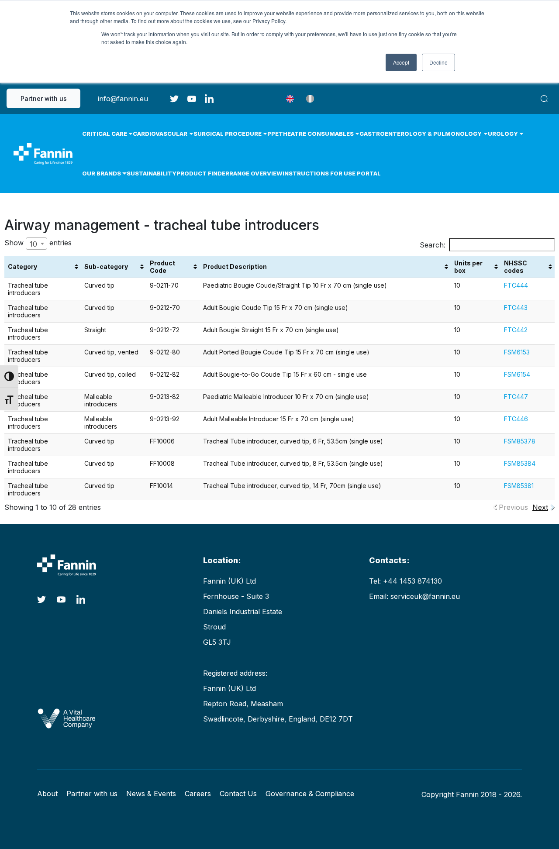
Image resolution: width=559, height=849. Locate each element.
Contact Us (238, 793)
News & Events (151, 793)
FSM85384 (519, 463)
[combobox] (36, 243)
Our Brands (101, 173)
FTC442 (516, 329)
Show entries (38, 243)
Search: (432, 245)
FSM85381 (519, 485)
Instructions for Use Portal (332, 173)
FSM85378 (519, 441)
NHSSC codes (515, 266)
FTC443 (516, 307)
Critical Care (104, 133)
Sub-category (106, 266)
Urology (503, 133)
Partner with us (44, 98)
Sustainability (151, 173)
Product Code (162, 266)
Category (22, 266)
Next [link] (540, 507)
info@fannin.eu (123, 98)
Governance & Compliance (310, 793)
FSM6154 (517, 374)
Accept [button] (401, 62)
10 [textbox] (33, 244)
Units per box (468, 266)
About (47, 793)
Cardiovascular (160, 133)
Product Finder (202, 173)
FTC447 (516, 396)
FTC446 (516, 419)
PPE (273, 133)
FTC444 (516, 285)
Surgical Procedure (227, 133)
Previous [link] (513, 507)
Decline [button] (438, 62)
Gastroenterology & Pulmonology (420, 133)
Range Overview (256, 173)
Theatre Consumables (316, 133)
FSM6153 (517, 352)
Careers (198, 793)
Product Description (235, 266)
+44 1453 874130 (412, 581)
